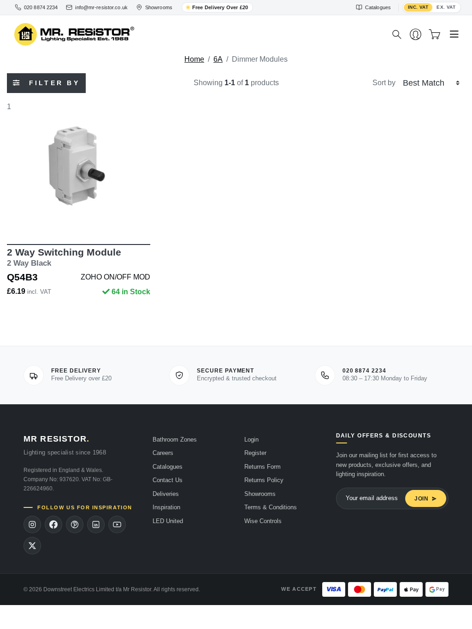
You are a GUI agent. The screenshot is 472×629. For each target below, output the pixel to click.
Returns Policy (263, 480)
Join (421, 498)
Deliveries (166, 493)
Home (194, 59)
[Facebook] (53, 524)
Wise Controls (263, 521)
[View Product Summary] (122, 217)
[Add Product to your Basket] (35, 217)
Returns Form (262, 466)
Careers (163, 452)
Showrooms (260, 493)
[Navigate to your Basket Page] (434, 34)
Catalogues (168, 466)
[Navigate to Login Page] (415, 34)
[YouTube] (117, 524)
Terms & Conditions (270, 507)
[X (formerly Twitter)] (32, 545)
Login (251, 439)
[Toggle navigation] (454, 34)
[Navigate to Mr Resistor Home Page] (197, 34)
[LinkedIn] (96, 524)
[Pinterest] (74, 524)
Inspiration (166, 507)
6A (218, 59)
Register (255, 452)
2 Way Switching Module (64, 257)
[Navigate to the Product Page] (78, 166)
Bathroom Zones (175, 439)
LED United (168, 521)
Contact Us (168, 480)
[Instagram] (32, 524)
